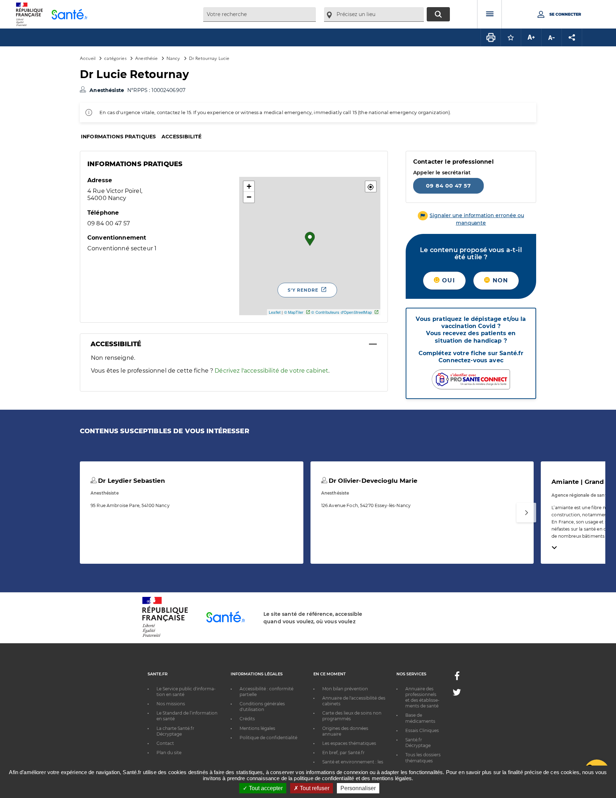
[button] (370, 186)
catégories (115, 58)
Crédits (247, 718)
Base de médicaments (420, 717)
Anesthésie (146, 58)
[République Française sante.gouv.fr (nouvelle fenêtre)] (165, 636)
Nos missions (170, 703)
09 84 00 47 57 (448, 185)
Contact (165, 743)
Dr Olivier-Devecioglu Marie (372, 480)
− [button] (249, 197)
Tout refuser (313, 788)
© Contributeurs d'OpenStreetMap (341, 312)
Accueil (88, 58)
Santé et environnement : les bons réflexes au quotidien (352, 764)
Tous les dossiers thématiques (423, 757)
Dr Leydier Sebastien (130, 480)
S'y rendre (303, 290)
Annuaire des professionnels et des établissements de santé (422, 697)
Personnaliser (358, 788)
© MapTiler (293, 312)
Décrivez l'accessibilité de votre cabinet (271, 370)
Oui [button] (447, 280)
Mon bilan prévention (345, 688)
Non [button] (499, 280)
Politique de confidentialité (268, 737)
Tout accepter (265, 788)
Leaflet (275, 312)
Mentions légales (257, 728)
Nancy (173, 58)
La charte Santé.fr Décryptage (175, 731)
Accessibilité (181, 136)
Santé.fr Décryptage (418, 742)
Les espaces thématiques (349, 743)
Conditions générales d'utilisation (262, 706)
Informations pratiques (118, 136)
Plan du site (168, 752)
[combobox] (259, 14)
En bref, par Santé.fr (343, 752)
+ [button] (249, 186)
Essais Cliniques (422, 730)
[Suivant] (526, 512)
